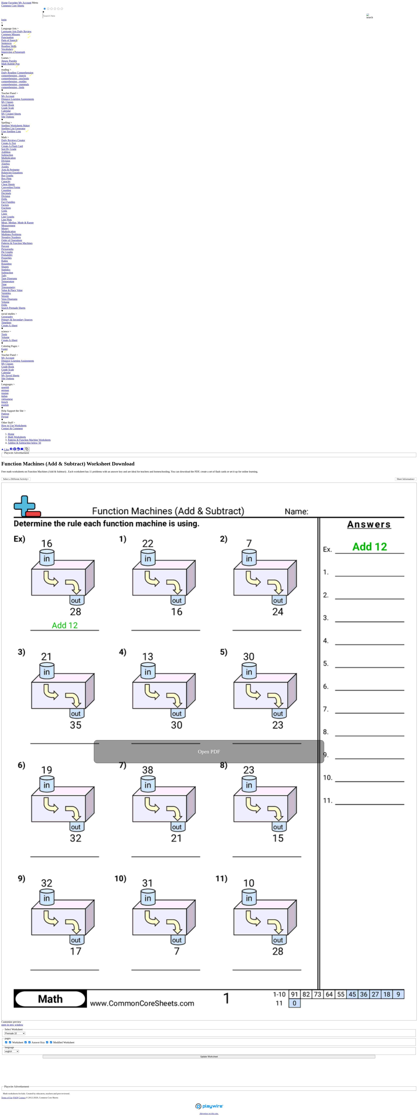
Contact (22, 1098)
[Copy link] (27, 449)
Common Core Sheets (12, 5)
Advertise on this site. (209, 1113)
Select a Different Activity (16, 479)
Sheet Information (406, 479)
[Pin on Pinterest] (15, 449)
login (4, 19)
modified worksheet (63, 1042)
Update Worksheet (209, 1056)
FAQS (15, 1098)
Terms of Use (7, 1098)
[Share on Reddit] (18, 449)
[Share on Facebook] (11, 449)
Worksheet (18, 1042)
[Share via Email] (22, 449)
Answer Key (38, 1042)
